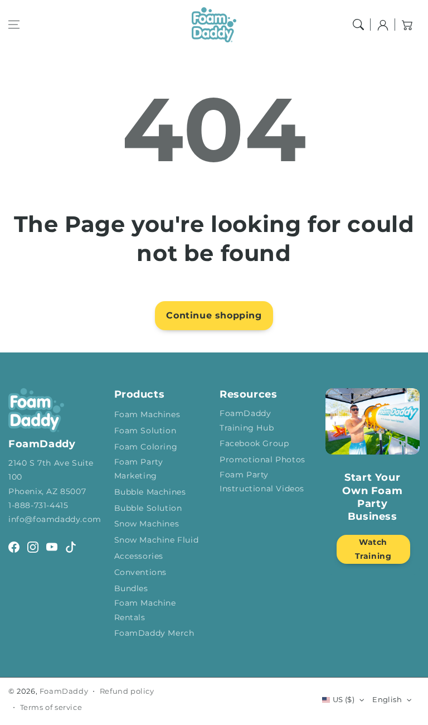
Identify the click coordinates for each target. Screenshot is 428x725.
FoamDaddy (64, 691)
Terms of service (51, 707)
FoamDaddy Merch (154, 633)
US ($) (343, 699)
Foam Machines (147, 414)
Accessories (139, 556)
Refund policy (127, 691)
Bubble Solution (148, 508)
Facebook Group (254, 443)
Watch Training (373, 549)
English (387, 699)
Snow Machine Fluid (156, 540)
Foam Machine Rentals (145, 610)
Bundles (131, 588)
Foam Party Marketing (138, 469)
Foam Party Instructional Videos (262, 482)
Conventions (140, 572)
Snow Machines (146, 524)
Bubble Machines (150, 492)
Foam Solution (145, 431)
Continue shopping (213, 315)
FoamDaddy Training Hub (247, 420)
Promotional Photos (262, 460)
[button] (14, 24)
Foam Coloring (146, 447)
